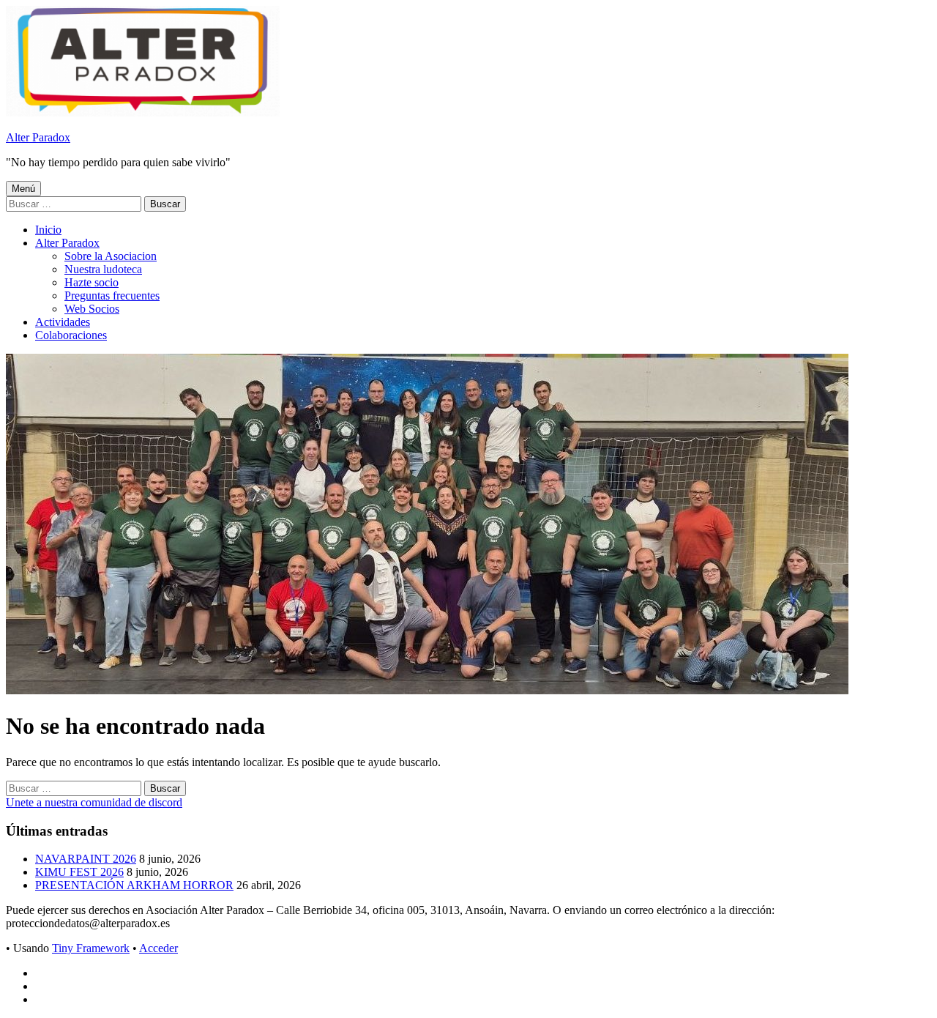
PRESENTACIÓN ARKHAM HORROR (134, 885)
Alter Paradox (38, 137)
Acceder (158, 948)
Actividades (62, 322)
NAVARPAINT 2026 (85, 858)
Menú (23, 188)
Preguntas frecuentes (112, 295)
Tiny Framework (91, 948)
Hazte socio (91, 282)
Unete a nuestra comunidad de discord (94, 802)
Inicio (48, 229)
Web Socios (91, 308)
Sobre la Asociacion (110, 256)
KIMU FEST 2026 (79, 872)
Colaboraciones (71, 335)
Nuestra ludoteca (103, 269)
